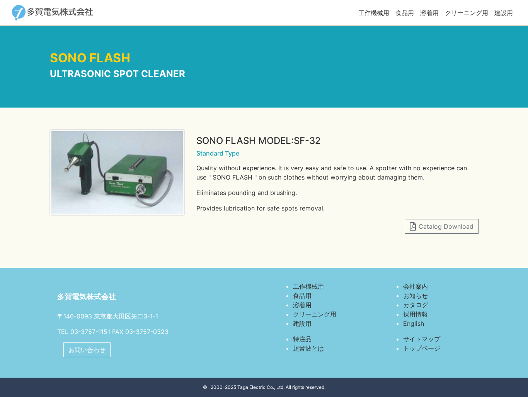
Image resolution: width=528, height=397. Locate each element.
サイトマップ (421, 339)
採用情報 (415, 314)
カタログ (415, 305)
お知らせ (415, 295)
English (413, 323)
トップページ (421, 348)
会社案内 (415, 286)
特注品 (302, 339)
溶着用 (429, 13)
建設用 (503, 13)
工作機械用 (373, 13)
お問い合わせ (87, 350)
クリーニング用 (466, 13)
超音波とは (308, 348)
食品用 (404, 13)
